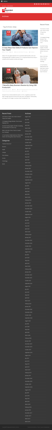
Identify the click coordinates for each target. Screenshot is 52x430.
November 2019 (28, 346)
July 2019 (27, 358)
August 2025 (28, 148)
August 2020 (28, 321)
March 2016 (27, 421)
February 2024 (28, 200)
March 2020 (27, 335)
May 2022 (27, 260)
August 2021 (28, 286)
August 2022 (28, 251)
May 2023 (27, 226)
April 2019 (27, 367)
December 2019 (28, 344)
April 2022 (27, 263)
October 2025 (28, 142)
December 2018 (28, 378)
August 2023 (28, 217)
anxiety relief (18, 52)
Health (12, 52)
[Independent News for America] (6, 10)
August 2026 (28, 116)
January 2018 (28, 410)
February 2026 (28, 131)
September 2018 (28, 387)
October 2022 (28, 246)
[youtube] (38, 4)
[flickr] (40, 4)
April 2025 (27, 159)
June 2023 (27, 223)
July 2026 (27, 119)
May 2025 (27, 157)
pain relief (16, 91)
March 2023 (27, 231)
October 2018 (28, 384)
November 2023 (28, 208)
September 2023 (28, 214)
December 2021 (28, 275)
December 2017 (28, 413)
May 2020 (27, 329)
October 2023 (28, 211)
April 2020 (27, 332)
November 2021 (28, 277)
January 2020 (28, 341)
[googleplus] (45, 4)
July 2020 (27, 323)
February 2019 (28, 372)
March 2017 (27, 418)
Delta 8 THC (23, 52)
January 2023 (28, 237)
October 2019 (28, 349)
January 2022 (28, 272)
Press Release (5, 155)
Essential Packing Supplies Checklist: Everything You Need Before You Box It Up (44, 49)
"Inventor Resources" (7, 143)
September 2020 (28, 318)
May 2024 (27, 191)
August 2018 (28, 390)
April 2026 (27, 125)
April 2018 (27, 401)
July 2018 (27, 392)
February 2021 (28, 303)
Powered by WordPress (32, 427)
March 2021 (27, 300)
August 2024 (28, 182)
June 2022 (27, 257)
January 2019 (28, 375)
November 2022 (28, 243)
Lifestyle (4, 152)
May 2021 (27, 295)
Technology (4, 161)
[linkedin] (48, 4)
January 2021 (28, 306)
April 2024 (27, 194)
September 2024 (28, 180)
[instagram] (43, 4)
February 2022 (28, 269)
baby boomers (26, 89)
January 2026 (28, 134)
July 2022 (27, 254)
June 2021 (27, 292)
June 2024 (27, 188)
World (3, 164)
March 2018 (27, 404)
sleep (26, 52)
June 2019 (27, 361)
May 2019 (27, 364)
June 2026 (27, 122)
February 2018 (28, 407)
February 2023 (28, 234)
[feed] (41, 4)
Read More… (5, 61)
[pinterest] (47, 4)
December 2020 (28, 309)
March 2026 (27, 128)
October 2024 (28, 177)
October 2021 (28, 280)
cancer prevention (32, 89)
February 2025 (28, 165)
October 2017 (28, 415)
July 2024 (27, 185)
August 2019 (28, 355)
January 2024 (28, 203)
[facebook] (34, 4)
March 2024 (27, 197)
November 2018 (28, 381)
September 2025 (28, 145)
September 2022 (28, 249)
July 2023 (27, 220)
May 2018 (27, 398)
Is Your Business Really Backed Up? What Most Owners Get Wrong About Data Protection (44, 68)
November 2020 (28, 312)
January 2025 (28, 168)
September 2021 (28, 283)
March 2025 (27, 162)
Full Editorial (32, 52)
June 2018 (27, 395)
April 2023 (27, 228)
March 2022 (27, 266)
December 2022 (28, 240)
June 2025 (27, 154)
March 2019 (27, 369)
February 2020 (28, 338)
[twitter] (36, 4)
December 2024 (28, 171)
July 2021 (27, 289)
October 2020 (28, 315)
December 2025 (28, 136)
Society (3, 158)
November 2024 (28, 174)
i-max (41, 427)
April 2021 (27, 297)
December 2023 (28, 205)
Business (4, 146)
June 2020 (27, 326)
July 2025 (27, 151)
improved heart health (10, 91)
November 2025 (28, 139)
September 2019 (28, 352)
